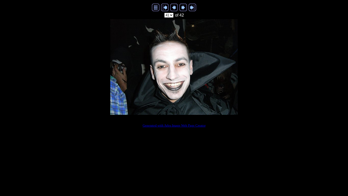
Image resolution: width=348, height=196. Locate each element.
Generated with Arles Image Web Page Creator (174, 125)
